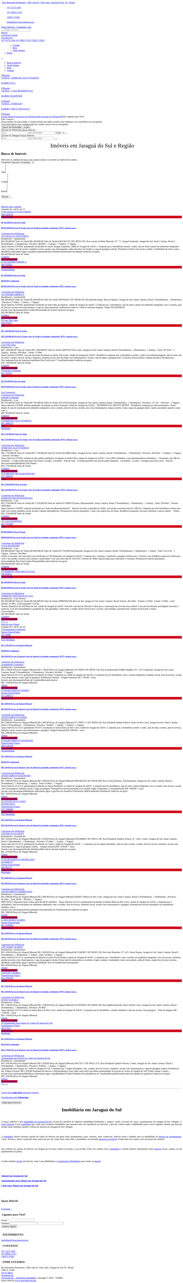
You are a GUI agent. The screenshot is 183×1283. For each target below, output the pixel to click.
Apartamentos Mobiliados (68, 1161)
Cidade (4, 181)
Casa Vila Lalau (8, 345)
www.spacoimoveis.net (25, 1280)
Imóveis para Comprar (11, 206)
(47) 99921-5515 (14, 12)
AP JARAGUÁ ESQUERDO (15, 236)
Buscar (5, 197)
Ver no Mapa (7, 1273)
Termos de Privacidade (11, 127)
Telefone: (5, 1223)
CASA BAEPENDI (10, 546)
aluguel (97, 1161)
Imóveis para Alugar (10, 624)
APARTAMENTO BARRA (14, 717)
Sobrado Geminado (10, 397)
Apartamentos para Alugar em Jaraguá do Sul (23, 1181)
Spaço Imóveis (7, 1124)
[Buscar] (2, 30)
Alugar (4, 685)
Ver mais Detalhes (9, 259)
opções (19, 1161)
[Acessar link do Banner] (5, 114)
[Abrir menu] (2, 58)
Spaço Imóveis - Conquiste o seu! (16, 27)
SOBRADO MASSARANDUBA (17, 498)
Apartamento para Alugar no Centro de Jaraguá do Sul (25, 1058)
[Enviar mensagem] (66, 133)
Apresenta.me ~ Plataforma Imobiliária (18, 1278)
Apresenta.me (7, 1275)
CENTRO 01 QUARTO (12, 833)
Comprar (5, 257)
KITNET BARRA (9, 1000)
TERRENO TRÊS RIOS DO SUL (17, 596)
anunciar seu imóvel (108, 1139)
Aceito (26, 127)
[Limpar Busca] (11, 197)
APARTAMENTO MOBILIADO (16, 891)
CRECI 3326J (13, 17)
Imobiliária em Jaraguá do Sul (38, 1121)
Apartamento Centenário (12, 664)
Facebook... (6, 1209)
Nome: (4, 1220)
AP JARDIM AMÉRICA (12, 294)
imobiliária (26, 1124)
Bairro (4, 191)
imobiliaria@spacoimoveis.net (20, 22)
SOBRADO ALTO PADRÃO (15, 448)
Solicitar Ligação (9, 1226)
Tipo (3, 172)
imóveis (157, 1149)
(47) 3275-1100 (14, 7)
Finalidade (6, 162)
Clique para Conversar (11, 1103)
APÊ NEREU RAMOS (12, 947)
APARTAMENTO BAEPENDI (16, 775)
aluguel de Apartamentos (170, 1136)
